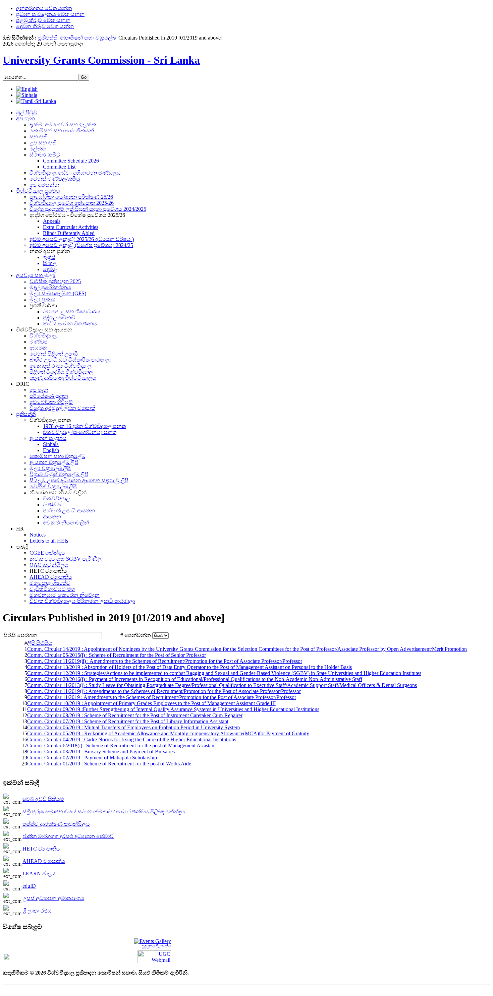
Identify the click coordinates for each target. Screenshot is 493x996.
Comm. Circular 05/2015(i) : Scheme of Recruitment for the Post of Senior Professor (116, 655)
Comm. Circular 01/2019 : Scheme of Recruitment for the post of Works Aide (109, 763)
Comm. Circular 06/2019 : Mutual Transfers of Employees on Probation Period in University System (133, 727)
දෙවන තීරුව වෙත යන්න (45, 26)
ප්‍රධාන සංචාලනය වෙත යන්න (50, 14)
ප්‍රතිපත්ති (47, 38)
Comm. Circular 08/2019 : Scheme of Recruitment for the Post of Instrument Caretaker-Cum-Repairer (134, 715)
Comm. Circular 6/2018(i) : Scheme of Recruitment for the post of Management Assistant (121, 745)
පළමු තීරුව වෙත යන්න (43, 20)
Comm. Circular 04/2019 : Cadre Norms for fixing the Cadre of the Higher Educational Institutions (131, 739)
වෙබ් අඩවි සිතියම (43, 799)
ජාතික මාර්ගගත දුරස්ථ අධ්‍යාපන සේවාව (68, 836)
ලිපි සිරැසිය (39, 643)
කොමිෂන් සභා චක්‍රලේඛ (88, 38)
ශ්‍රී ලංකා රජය (37, 911)
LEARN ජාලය (39, 873)
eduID (29, 886)
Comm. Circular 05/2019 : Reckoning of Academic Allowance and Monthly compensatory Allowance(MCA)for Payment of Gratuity (168, 733)
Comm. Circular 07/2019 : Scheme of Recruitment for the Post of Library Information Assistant (127, 721)
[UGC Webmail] (154, 956)
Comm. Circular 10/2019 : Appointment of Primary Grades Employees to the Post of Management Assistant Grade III (151, 703)
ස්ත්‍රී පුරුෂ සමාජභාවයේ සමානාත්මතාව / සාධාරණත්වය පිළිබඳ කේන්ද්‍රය (103, 811)
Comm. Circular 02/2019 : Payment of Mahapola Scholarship (92, 757)
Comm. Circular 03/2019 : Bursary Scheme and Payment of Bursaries (101, 751)
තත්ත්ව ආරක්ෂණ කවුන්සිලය (56, 824)
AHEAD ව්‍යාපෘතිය (43, 861)
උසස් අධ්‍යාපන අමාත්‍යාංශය (53, 898)
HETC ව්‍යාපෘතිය (41, 849)
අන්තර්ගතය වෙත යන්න (44, 8)
